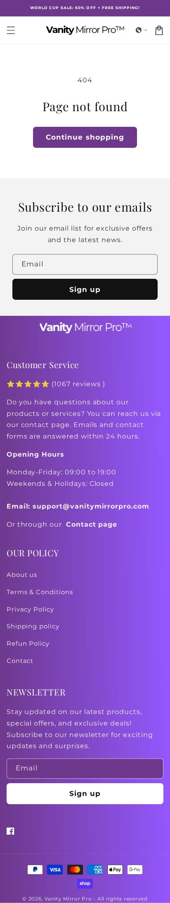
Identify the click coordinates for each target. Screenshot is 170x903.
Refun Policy (28, 643)
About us (22, 575)
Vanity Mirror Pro (68, 899)
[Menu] (10, 30)
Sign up (85, 289)
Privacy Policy (30, 609)
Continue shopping (85, 137)
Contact (20, 661)
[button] (141, 30)
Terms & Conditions (40, 592)
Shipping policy (33, 626)
